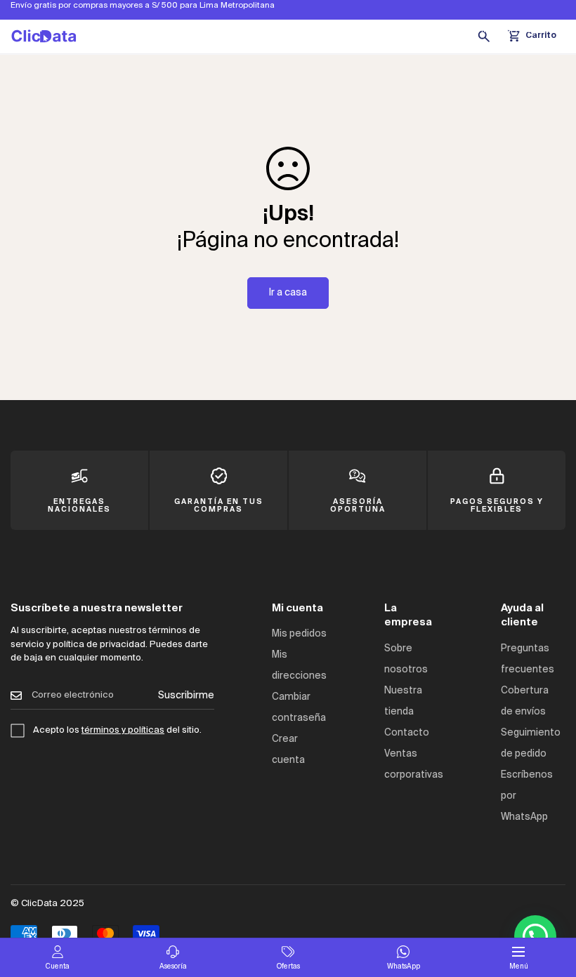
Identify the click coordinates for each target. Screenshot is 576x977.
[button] (535, 936)
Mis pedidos (299, 634)
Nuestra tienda (441, 30)
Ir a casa (288, 293)
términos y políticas (122, 730)
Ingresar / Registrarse (523, 30)
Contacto (406, 733)
